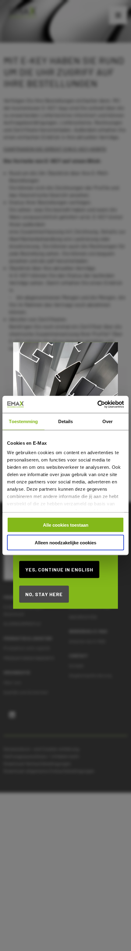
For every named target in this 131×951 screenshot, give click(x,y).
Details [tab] (65, 421)
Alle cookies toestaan (65, 524)
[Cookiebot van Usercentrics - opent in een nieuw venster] (97, 404)
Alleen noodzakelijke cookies (65, 542)
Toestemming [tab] (23, 421)
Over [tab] (107, 421)
